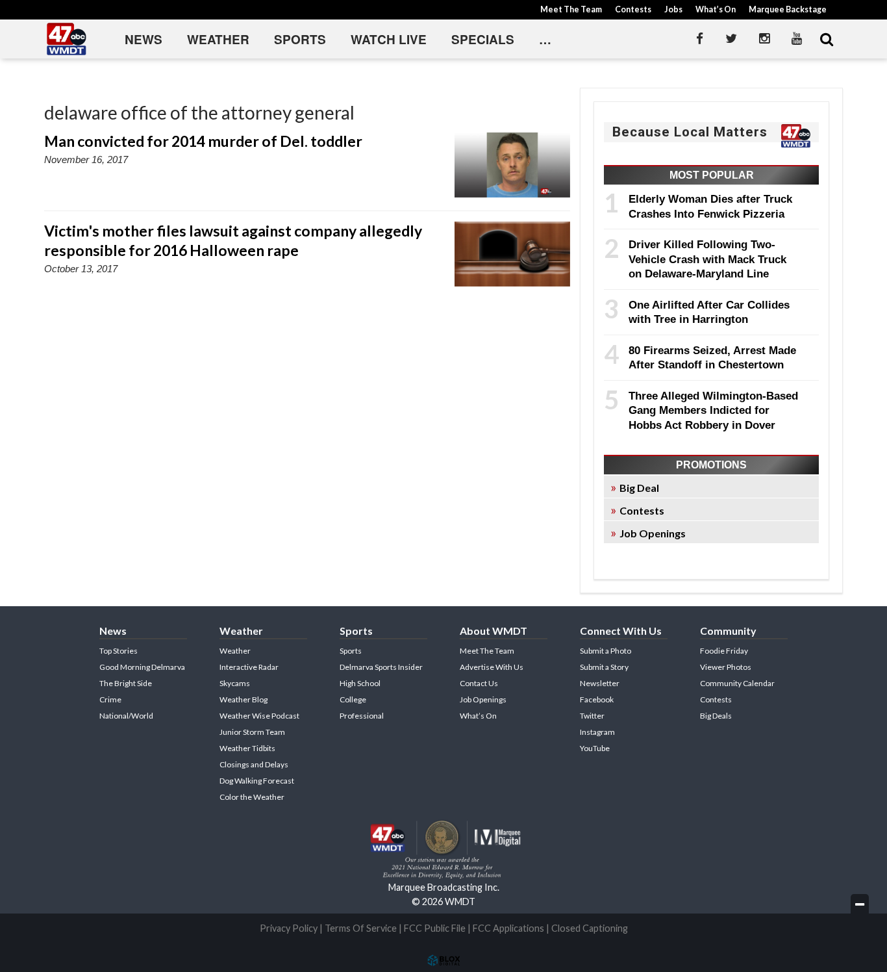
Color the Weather (251, 797)
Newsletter (599, 683)
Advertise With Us (491, 667)
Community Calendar (737, 683)
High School (360, 683)
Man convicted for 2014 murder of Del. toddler (203, 141)
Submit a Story (604, 667)
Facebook (597, 699)
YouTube (595, 748)
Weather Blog (243, 699)
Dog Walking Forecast (256, 781)
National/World (126, 716)
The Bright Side (125, 683)
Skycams (234, 683)
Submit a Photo (605, 651)
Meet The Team (571, 9)
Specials (482, 39)
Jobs (673, 9)
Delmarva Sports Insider (381, 667)
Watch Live (389, 39)
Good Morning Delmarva (142, 667)
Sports (300, 39)
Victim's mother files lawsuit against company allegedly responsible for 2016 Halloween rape (233, 240)
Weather (218, 39)
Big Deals (716, 716)
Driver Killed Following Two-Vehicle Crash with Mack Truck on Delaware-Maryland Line (707, 259)
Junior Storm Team (252, 732)
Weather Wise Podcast (259, 716)
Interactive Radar (249, 667)
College (353, 699)
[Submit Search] (826, 39)
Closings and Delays (253, 764)
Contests (633, 9)
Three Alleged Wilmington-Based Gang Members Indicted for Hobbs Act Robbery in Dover (713, 410)
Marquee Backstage (788, 9)
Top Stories (118, 651)
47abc (66, 39)
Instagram (597, 732)
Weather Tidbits (247, 748)
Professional (362, 716)
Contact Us (479, 683)
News (143, 39)
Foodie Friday (724, 651)
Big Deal (639, 487)
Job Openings (652, 533)
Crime (110, 699)
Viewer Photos (725, 667)
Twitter (592, 716)
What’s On (715, 9)
